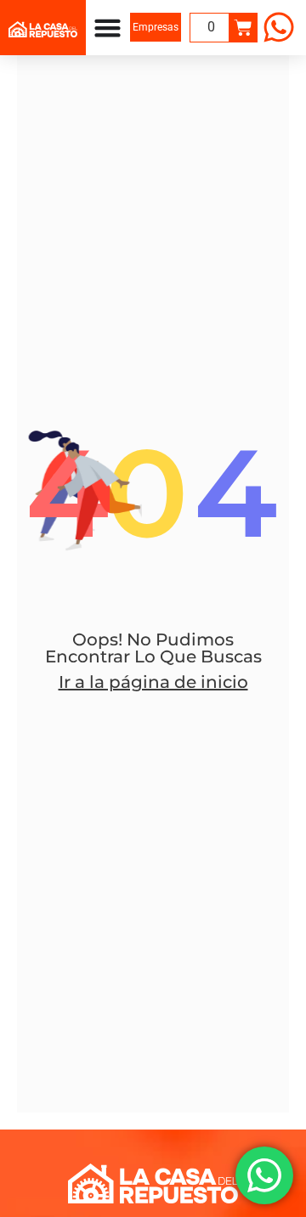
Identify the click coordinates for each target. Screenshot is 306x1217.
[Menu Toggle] (108, 28)
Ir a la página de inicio (153, 682)
